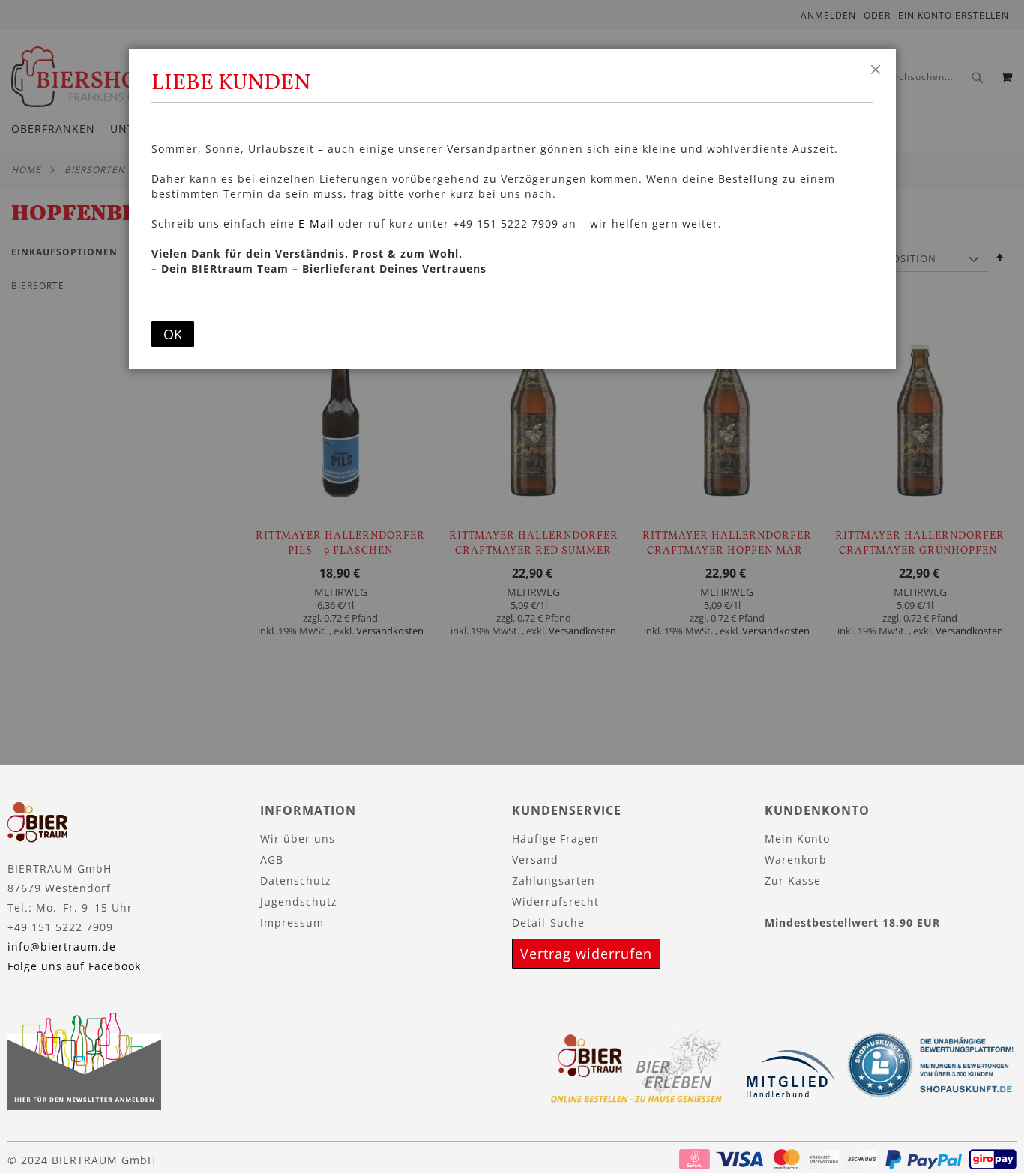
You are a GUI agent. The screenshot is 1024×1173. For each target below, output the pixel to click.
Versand (535, 859)
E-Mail (316, 223)
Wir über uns (297, 838)
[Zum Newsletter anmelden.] (84, 1106)
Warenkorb (796, 859)
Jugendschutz (298, 901)
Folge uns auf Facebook (74, 966)
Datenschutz (295, 880)
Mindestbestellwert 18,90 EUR (852, 922)
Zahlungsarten (553, 880)
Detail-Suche (548, 922)
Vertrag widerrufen (586, 954)
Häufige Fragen (555, 838)
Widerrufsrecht (555, 901)
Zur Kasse (793, 880)
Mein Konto (797, 838)
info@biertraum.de (61, 946)
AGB (271, 859)
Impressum (292, 922)
